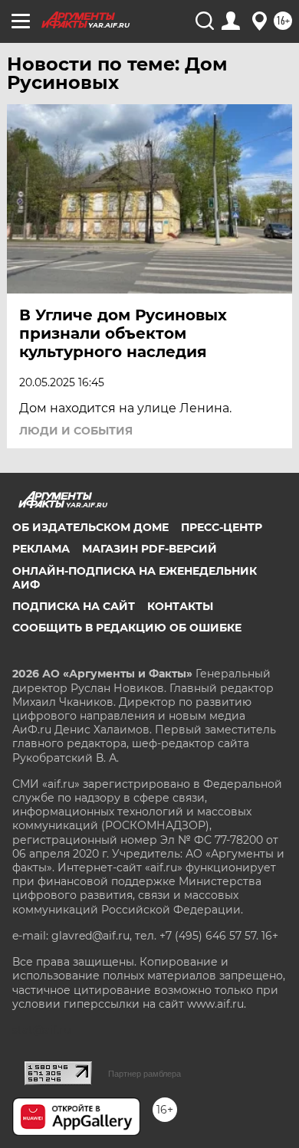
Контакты (180, 606)
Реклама (41, 549)
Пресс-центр (221, 527)
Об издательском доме (90, 527)
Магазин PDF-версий (149, 549)
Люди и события (76, 430)
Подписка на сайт (73, 606)
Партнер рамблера (144, 1073)
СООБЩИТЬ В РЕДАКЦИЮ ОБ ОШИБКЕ (127, 628)
